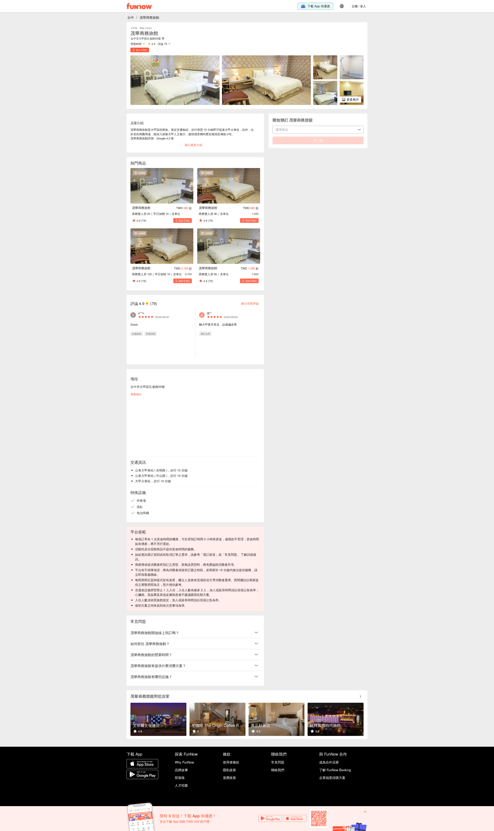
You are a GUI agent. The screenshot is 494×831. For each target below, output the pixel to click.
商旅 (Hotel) (146, 28)
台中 (130, 17)
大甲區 (133, 28)
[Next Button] (360, 696)
